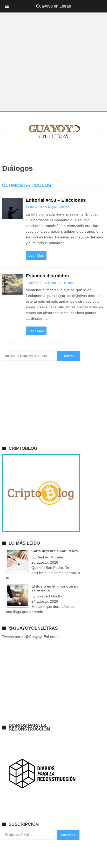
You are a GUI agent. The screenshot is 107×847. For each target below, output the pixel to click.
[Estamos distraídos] (12, 284)
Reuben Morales (50, 557)
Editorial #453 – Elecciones (56, 200)
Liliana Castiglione (61, 283)
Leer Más (36, 255)
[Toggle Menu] (7, 6)
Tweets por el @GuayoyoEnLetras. (30, 637)
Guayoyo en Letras (53, 6)
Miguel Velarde (58, 207)
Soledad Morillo (49, 596)
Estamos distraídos (47, 275)
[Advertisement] (53, 55)
